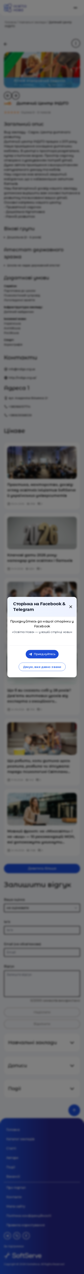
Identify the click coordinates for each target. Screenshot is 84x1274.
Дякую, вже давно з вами (42, 667)
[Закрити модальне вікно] (70, 606)
